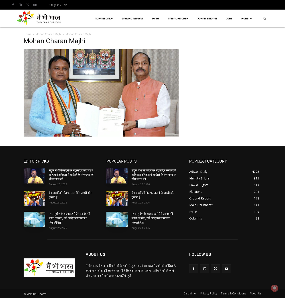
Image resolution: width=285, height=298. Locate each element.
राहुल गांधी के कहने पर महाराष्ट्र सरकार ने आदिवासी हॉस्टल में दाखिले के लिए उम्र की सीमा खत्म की (71, 175)
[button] (264, 18)
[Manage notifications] (274, 288)
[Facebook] (13, 5)
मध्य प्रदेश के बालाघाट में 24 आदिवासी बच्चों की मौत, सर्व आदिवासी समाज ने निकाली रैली (69, 218)
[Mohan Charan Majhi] (101, 135)
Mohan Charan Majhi (48, 34)
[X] (27, 5)
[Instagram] (20, 5)
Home (27, 34)
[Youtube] (35, 5)
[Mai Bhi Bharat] (39, 18)
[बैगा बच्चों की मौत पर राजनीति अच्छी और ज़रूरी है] (34, 198)
